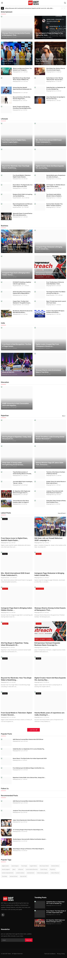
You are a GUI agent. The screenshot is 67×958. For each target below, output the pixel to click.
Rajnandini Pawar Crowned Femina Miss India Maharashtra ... (22, 214)
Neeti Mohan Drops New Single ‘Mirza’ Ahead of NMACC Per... (21, 78)
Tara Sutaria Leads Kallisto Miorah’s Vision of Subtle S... (54, 195)
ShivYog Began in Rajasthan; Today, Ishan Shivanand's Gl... (16, 438)
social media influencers (32, 869)
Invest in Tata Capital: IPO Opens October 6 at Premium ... (55, 311)
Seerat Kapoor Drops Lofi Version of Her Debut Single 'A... (29, 848)
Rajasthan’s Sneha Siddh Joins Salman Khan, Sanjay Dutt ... (49, 60)
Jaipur (14, 869)
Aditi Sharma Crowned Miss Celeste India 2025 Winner (28, 739)
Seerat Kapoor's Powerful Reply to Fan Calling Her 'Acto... (49, 34)
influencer (20, 869)
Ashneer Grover (13, 876)
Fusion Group (43, 869)
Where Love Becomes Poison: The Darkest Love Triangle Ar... (22, 69)
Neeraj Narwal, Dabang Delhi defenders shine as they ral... (16, 371)
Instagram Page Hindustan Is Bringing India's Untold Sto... (49, 248)
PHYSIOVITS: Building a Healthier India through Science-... (22, 282)
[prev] (62, 8)
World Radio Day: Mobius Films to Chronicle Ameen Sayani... (55, 69)
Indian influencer (55, 873)
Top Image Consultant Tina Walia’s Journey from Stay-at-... (55, 292)
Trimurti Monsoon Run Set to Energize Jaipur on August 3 (21, 501)
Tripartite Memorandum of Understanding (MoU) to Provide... (22, 472)
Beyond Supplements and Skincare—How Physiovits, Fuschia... (22, 204)
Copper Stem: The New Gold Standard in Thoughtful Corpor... (22, 302)
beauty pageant (6, 869)
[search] (65, 3)
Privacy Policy (61, 953)
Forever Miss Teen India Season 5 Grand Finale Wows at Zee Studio (23, 8)
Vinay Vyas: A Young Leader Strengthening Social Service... (13, 464)
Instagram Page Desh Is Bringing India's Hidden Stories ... (16, 274)
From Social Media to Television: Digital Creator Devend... (22, 176)
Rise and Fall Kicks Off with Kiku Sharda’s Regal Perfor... (21, 97)
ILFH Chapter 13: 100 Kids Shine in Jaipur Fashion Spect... (55, 185)
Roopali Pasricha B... (40, 144)
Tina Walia (4, 876)
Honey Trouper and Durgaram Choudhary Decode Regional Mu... (22, 107)
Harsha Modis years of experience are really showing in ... (55, 176)
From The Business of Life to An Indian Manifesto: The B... (55, 282)
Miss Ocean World (44, 866)
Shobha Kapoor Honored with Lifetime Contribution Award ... (30, 839)
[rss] (3, 915)
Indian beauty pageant (42, 873)
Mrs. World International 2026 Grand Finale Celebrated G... (48, 141)
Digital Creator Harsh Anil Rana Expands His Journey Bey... (50, 167)
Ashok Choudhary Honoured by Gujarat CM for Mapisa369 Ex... (21, 292)
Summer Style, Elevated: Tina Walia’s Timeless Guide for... (54, 204)
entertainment (30, 873)
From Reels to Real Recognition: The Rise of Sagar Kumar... (16, 345)
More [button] (63, 416)
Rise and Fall (23, 876)
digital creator (5, 866)
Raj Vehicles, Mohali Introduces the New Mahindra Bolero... (22, 311)
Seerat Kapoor (15, 866)
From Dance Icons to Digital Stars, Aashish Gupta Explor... (14, 141)
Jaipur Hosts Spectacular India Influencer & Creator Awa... (29, 820)
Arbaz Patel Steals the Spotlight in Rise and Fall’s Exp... (55, 97)
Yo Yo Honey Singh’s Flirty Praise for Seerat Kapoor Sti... (28, 829)
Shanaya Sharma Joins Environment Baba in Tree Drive (48, 371)
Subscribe (28, 940)
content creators (20, 873)
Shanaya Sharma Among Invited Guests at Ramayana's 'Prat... (16, 34)
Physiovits (52, 869)
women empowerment (7, 873)
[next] (65, 8)
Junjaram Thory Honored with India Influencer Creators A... (54, 491)
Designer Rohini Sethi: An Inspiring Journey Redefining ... (22, 195)
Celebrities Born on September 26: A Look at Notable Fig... (55, 88)
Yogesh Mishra (33, 866)
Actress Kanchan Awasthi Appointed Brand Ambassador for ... (22, 89)
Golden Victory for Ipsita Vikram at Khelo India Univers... (56, 482)
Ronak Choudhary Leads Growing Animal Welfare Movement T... (50, 438)
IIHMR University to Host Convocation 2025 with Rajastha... (15, 404)
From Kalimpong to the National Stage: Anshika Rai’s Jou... (29, 768)
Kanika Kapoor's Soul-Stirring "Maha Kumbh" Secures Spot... (54, 78)
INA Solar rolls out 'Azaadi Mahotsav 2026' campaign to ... (15, 248)
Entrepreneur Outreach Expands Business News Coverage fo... (47, 274)
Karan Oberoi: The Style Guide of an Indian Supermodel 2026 (23, 185)
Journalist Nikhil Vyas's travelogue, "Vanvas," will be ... (23, 482)
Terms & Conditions (49, 953)
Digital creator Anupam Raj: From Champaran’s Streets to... (47, 345)
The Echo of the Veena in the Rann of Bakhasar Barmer (55, 472)
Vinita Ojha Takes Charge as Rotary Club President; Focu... (56, 501)
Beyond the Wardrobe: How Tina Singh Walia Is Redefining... (15, 167)
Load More (33, 730)
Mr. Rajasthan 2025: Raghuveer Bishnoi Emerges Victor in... (21, 491)
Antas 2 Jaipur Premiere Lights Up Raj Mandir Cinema (15, 60)
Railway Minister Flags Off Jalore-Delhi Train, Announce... (49, 464)
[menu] (2, 3)
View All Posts (61, 513)
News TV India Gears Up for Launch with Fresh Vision (56, 302)
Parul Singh (24, 866)
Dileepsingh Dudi (5, 37)
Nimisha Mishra (55, 866)
